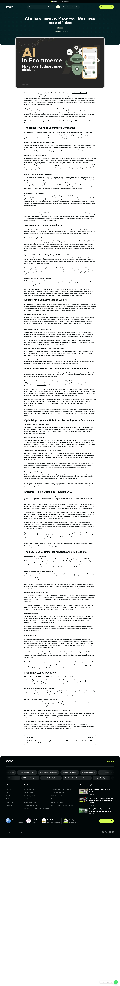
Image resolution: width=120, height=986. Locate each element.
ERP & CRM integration (57, 792)
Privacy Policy (10, 802)
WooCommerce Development (32, 799)
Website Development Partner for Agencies (63, 805)
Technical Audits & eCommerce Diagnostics (36, 808)
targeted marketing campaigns (81, 186)
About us (8, 789)
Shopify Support (28, 792)
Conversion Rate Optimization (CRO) (61, 789)
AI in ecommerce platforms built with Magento (60, 121)
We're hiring (110, 761)
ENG (95, 7)
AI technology (77, 134)
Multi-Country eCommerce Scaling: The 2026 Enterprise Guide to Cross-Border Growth (101, 800)
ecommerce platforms (84, 409)
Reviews (8, 799)
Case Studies (10, 796)
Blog (7, 792)
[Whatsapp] (116, 982)
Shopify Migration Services (31, 796)
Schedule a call (105, 6)
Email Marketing (55, 799)
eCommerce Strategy (57, 802)
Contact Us (9, 805)
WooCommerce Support (31, 802)
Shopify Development (30, 789)
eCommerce (60, 27)
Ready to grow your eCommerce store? (60, 1)
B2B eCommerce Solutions (59, 796)
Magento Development (30, 805)
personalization (41, 385)
